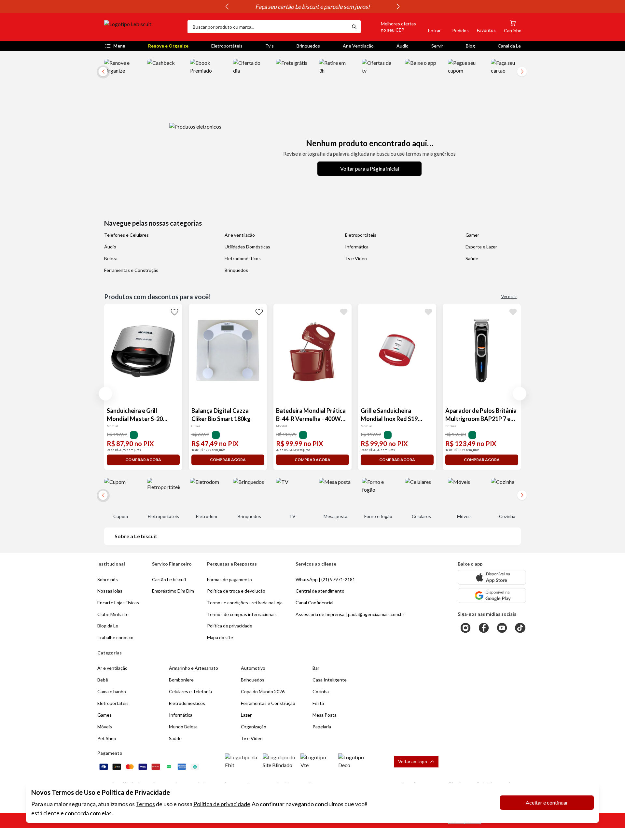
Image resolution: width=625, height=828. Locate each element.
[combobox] (268, 26)
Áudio (402, 46)
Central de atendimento (320, 591)
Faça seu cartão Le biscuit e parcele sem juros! (312, 6)
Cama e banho (111, 691)
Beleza (111, 258)
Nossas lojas (109, 591)
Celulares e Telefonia (190, 691)
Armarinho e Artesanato (193, 668)
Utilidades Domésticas (247, 246)
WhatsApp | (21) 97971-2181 (325, 579)
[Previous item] (227, 6)
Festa (318, 703)
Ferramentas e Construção (131, 270)
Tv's (269, 46)
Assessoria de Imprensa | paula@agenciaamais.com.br (350, 614)
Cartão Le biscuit (169, 579)
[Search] (354, 26)
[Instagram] (465, 628)
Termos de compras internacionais (242, 614)
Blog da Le (107, 625)
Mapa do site (220, 637)
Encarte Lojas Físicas (118, 602)
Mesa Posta (324, 715)
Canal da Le (509, 46)
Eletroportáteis (227, 46)
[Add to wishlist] (174, 311)
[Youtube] (502, 628)
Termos (145, 803)
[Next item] (398, 6)
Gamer (472, 235)
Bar (315, 668)
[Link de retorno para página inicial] (143, 26)
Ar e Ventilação (358, 46)
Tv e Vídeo (356, 258)
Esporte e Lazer (481, 246)
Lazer (246, 715)
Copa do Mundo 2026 (263, 691)
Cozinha (320, 691)
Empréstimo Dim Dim (173, 591)
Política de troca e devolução (236, 591)
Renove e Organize (168, 46)
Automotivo (253, 668)
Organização (253, 726)
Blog (470, 46)
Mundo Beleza (183, 726)
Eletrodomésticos (243, 258)
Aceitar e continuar (547, 802)
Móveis (104, 726)
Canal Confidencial (314, 602)
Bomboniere (181, 679)
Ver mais (509, 296)
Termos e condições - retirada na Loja (245, 602)
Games (104, 715)
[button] (391, 27)
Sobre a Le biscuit (136, 536)
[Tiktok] (520, 628)
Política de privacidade (221, 803)
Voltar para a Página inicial (369, 168)
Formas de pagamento (229, 579)
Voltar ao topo (412, 761)
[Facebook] (484, 628)
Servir (437, 46)
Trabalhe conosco (115, 637)
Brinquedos (308, 46)
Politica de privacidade (229, 625)
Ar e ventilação (240, 235)
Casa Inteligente (329, 679)
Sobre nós (107, 579)
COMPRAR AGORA (143, 459)
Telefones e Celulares (126, 235)
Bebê (102, 679)
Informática (356, 246)
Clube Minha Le (113, 614)
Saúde (471, 258)
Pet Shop (106, 738)
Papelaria (321, 726)
